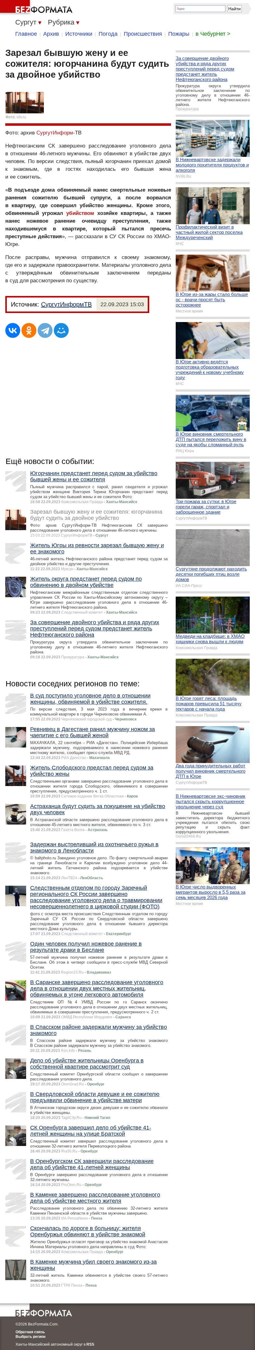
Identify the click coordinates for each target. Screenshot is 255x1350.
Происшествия (143, 34)
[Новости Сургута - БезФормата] (37, 8)
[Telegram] (45, 330)
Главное (26, 34)
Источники (78, 34)
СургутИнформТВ (66, 304)
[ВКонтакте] (12, 330)
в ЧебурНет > (213, 34)
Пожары (178, 34)
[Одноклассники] (28, 330)
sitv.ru (21, 117)
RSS (90, 1344)
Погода (108, 34)
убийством (80, 213)
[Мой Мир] (61, 330)
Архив (51, 34)
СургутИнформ (54, 133)
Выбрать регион (30, 1336)
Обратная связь (30, 1332)
